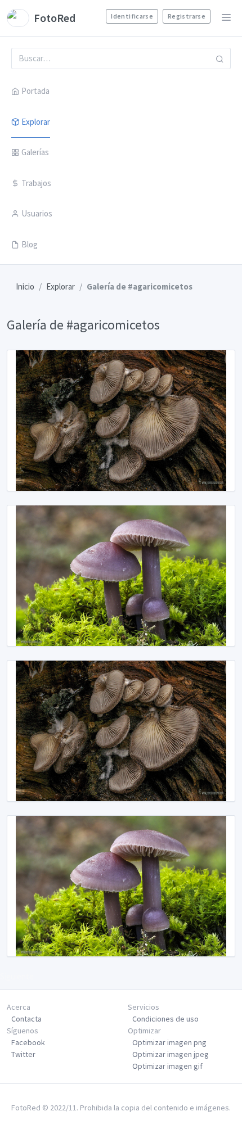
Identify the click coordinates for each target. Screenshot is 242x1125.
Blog (29, 244)
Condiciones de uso (165, 1019)
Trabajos (36, 183)
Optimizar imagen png (169, 1042)
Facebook (28, 1042)
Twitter (23, 1054)
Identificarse (132, 16)
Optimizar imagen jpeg (170, 1054)
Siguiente (17, 976)
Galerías (35, 152)
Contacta (26, 1019)
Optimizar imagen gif (167, 1066)
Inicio (25, 286)
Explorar (35, 121)
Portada (35, 90)
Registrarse (186, 16)
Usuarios (36, 213)
